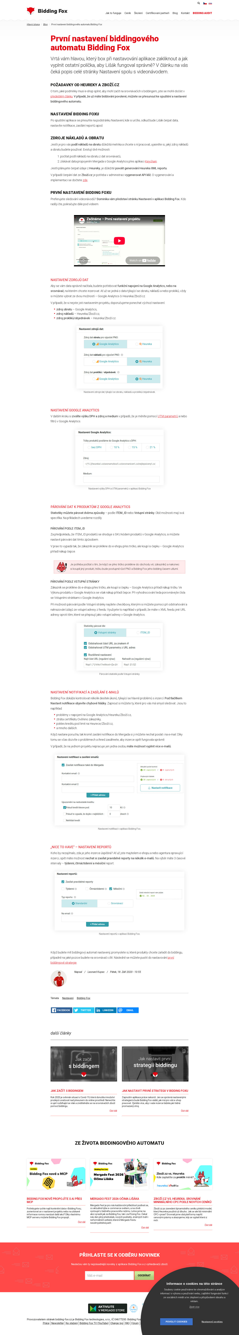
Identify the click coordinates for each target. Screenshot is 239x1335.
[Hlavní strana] (47, 11)
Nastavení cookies (212, 1321)
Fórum (135, 1323)
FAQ (127, 1323)
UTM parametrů (168, 416)
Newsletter (57, 1323)
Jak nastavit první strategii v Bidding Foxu (155, 1090)
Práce (46, 1323)
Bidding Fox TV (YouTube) (94, 1323)
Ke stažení (72, 1323)
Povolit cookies (176, 1321)
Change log (116, 1323)
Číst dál (113, 1111)
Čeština (205, 3)
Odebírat (144, 1275)
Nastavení (67, 998)
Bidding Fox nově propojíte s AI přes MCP (54, 1200)
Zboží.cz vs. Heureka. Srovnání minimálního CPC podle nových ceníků (183, 1200)
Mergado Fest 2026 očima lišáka (114, 1198)
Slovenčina (210, 3)
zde (85, 180)
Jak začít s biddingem (67, 1090)
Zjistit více (194, 1307)
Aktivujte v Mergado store (107, 1308)
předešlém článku (62, 96)
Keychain (151, 161)
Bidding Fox (83, 998)
